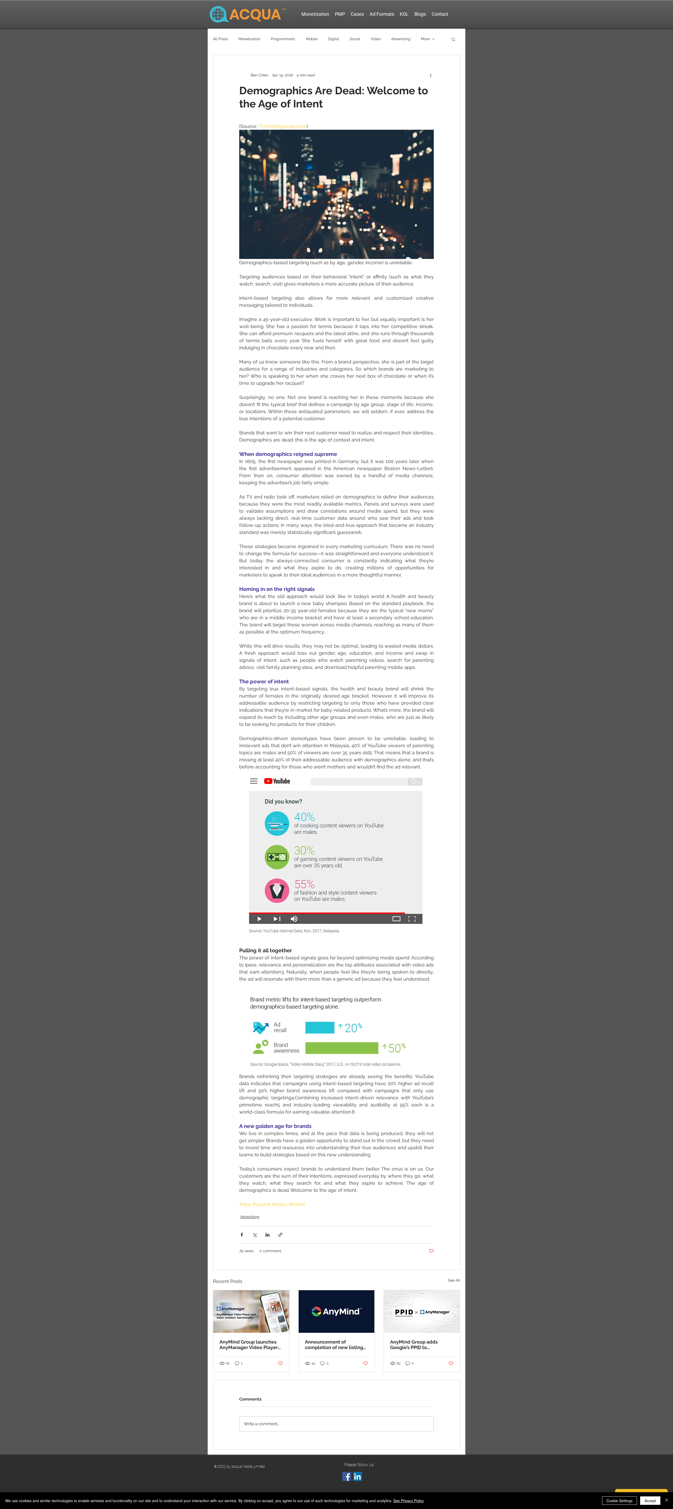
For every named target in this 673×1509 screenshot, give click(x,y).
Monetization (249, 39)
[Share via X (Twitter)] (254, 1234)
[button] (453, 39)
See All (454, 1280)
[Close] (667, 1500)
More (425, 39)
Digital (333, 39)
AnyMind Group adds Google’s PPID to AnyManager (414, 1344)
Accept (650, 1500)
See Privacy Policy (408, 1500)
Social (355, 39)
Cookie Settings (619, 1500)
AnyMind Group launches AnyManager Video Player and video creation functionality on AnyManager (249, 1344)
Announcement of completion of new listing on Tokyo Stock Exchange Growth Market (334, 1344)
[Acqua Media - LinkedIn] (357, 1476)
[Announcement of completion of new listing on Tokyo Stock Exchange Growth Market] (337, 1311)
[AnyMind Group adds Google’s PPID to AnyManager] (422, 1311)
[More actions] (430, 75)
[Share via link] (280, 1234)
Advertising (400, 39)
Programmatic (283, 39)
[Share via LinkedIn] (267, 1234)
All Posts (220, 39)
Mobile (312, 39)
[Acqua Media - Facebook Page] (346, 1476)
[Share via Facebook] (241, 1234)
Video (376, 39)
